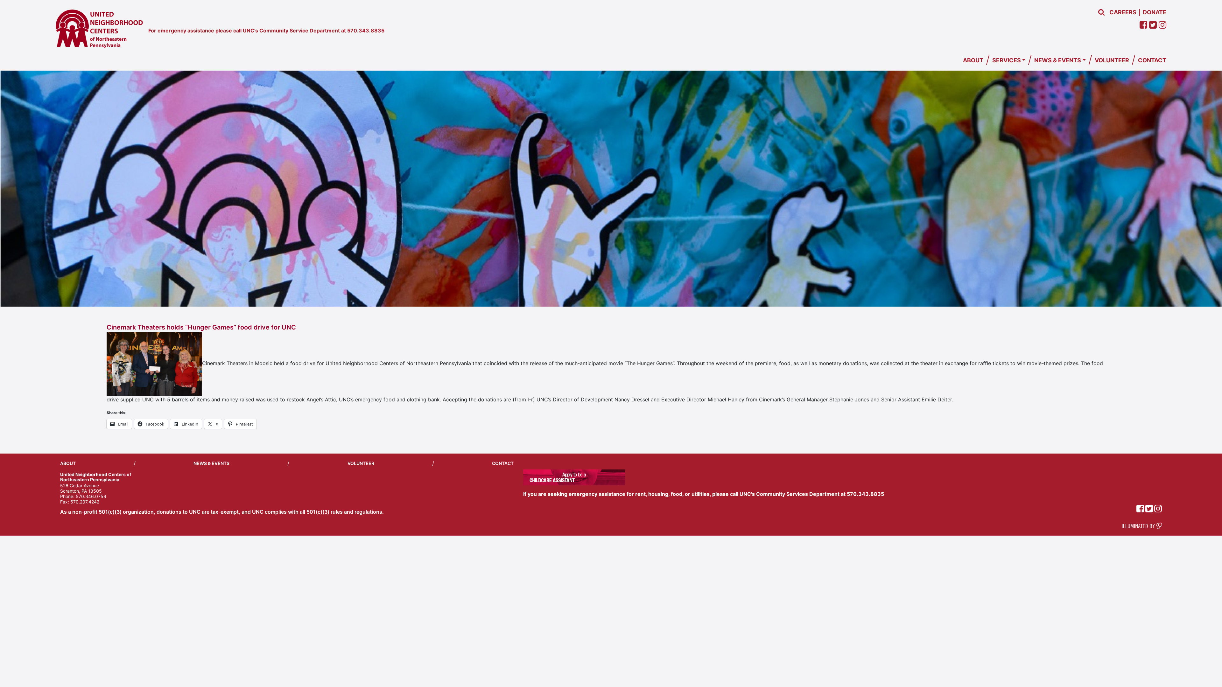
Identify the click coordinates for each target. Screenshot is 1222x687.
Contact (1152, 60)
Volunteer (1112, 60)
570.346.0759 (91, 496)
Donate (1154, 12)
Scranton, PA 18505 (81, 491)
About (973, 60)
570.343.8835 (365, 30)
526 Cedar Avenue (79, 485)
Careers (1122, 12)
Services (1006, 60)
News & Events (1057, 60)
